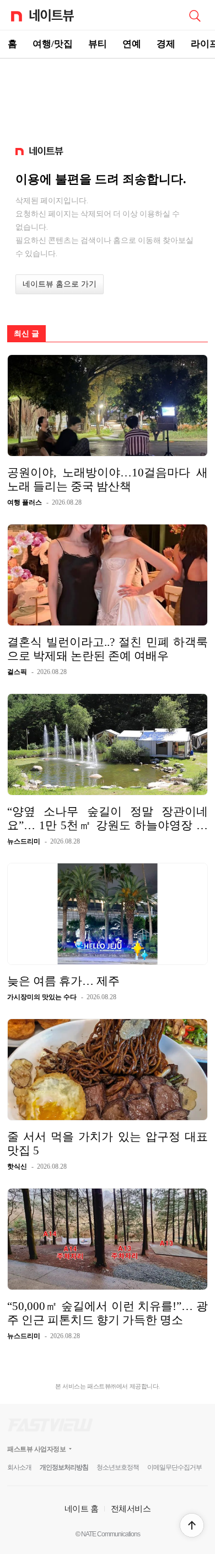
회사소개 (19, 1467)
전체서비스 (131, 1508)
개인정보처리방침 (64, 1467)
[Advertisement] (107, 97)
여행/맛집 (53, 44)
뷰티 (97, 44)
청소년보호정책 (117, 1467)
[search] (194, 15)
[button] (191, 1525)
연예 (131, 44)
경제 (166, 44)
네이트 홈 (81, 1508)
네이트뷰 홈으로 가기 (59, 284)
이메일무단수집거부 (174, 1467)
